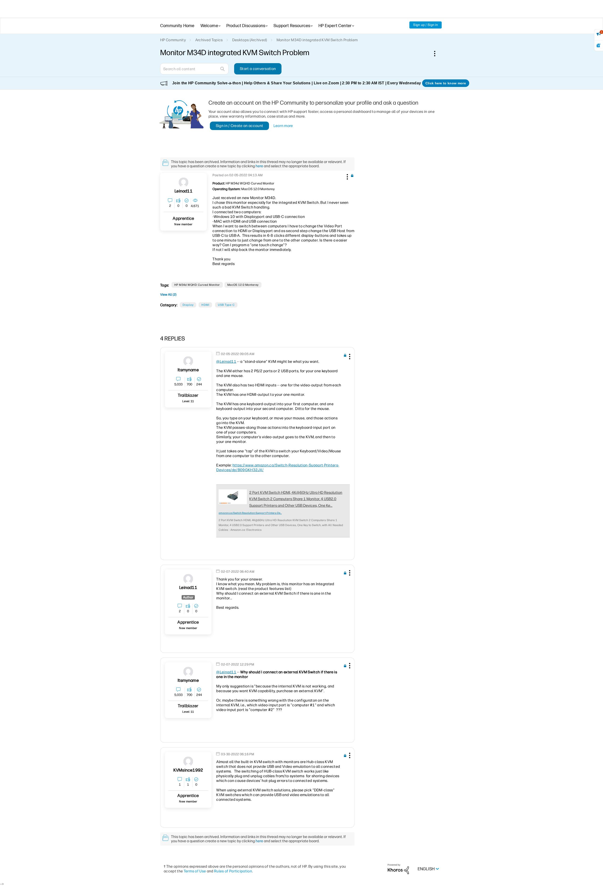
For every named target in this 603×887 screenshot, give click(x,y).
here (259, 166)
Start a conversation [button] (258, 68)
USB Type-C (226, 305)
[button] (346, 176)
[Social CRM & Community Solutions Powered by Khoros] (398, 869)
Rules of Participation (233, 871)
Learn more (283, 125)
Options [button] (437, 53)
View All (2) (168, 295)
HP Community (173, 40)
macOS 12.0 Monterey (243, 284)
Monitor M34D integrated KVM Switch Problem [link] (317, 40)
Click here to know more (445, 83)
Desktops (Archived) (249, 40)
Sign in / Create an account (239, 125)
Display (188, 305)
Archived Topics (209, 40)
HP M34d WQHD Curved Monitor (197, 284)
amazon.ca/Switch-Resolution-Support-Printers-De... (250, 513)
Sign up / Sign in (425, 25)
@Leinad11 (226, 361)
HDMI (205, 305)
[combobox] (194, 68)
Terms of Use (195, 871)
